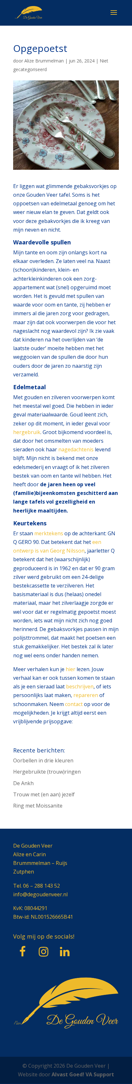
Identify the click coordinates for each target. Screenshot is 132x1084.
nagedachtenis (76, 449)
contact (74, 704)
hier (70, 669)
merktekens (48, 533)
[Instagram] (43, 952)
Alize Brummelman (44, 61)
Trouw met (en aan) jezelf (44, 794)
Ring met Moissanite (37, 805)
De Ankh (23, 783)
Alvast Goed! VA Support (83, 1074)
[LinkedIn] (64, 952)
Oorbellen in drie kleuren (43, 760)
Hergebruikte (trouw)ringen (47, 771)
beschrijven (80, 686)
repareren (85, 695)
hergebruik (26, 432)
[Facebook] (22, 952)
